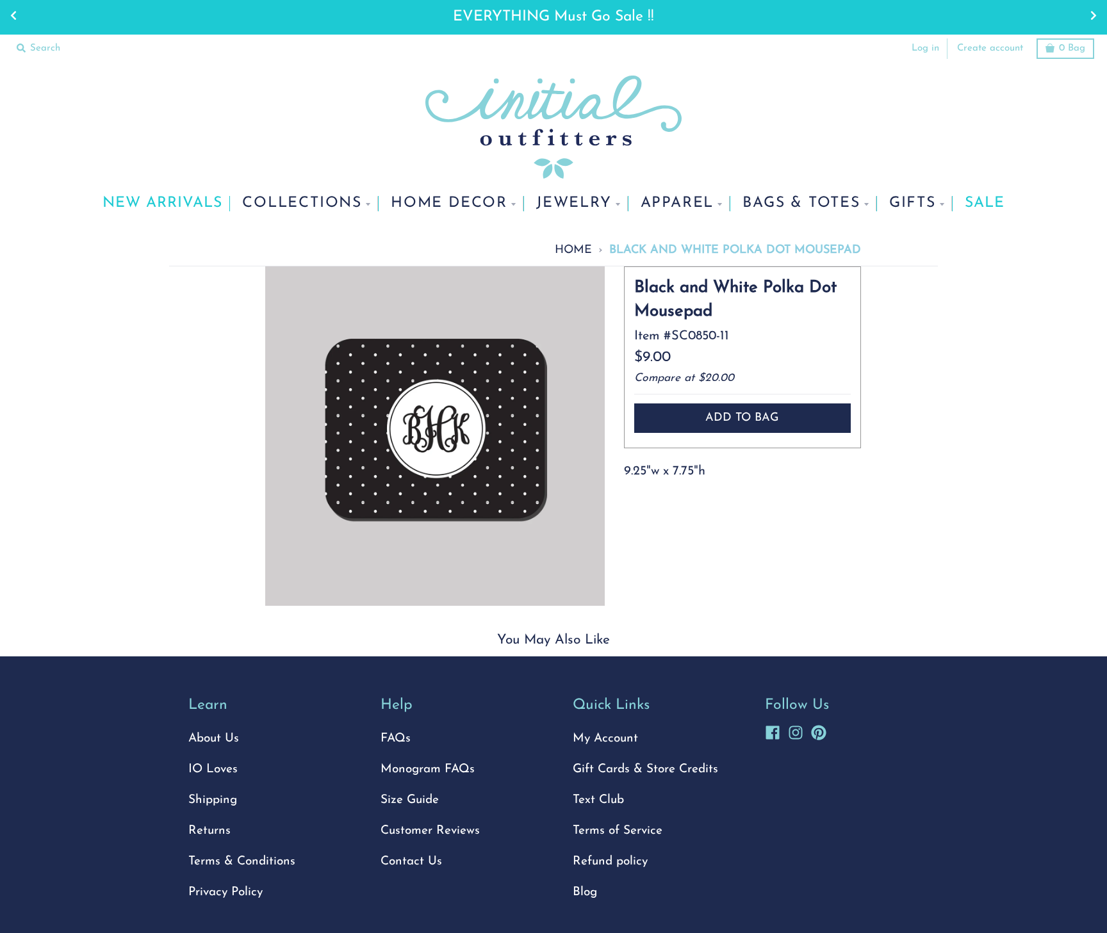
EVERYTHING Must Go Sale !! (553, 17)
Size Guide (410, 800)
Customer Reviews (430, 831)
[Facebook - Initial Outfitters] (772, 730)
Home (573, 250)
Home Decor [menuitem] (449, 203)
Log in (925, 48)
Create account (990, 48)
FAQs (396, 739)
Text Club (598, 800)
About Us (213, 739)
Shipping (212, 800)
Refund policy (610, 862)
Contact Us (411, 862)
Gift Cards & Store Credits (645, 769)
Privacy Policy (225, 892)
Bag (1072, 48)
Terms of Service (617, 831)
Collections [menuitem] (302, 203)
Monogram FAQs (428, 769)
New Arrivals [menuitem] (162, 203)
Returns (209, 831)
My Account (605, 739)
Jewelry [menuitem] (574, 203)
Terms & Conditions (241, 862)
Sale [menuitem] (984, 203)
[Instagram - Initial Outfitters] (795, 730)
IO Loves (213, 769)
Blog (585, 892)
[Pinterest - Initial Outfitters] (818, 730)
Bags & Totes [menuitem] (801, 203)
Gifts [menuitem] (912, 203)
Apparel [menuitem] (677, 203)
